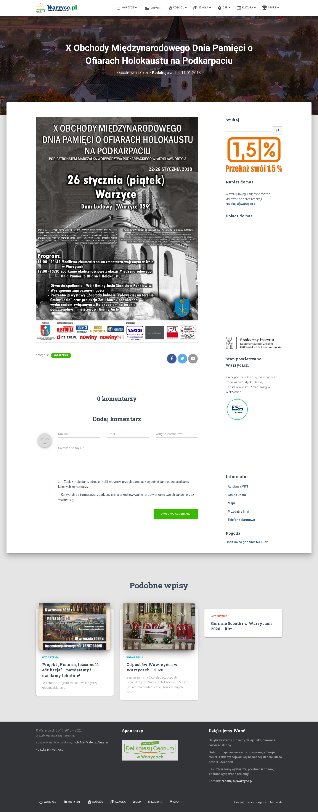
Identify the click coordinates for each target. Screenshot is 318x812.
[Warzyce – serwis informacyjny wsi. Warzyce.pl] (56, 8)
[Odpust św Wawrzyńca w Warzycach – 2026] (159, 626)
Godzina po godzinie (240, 542)
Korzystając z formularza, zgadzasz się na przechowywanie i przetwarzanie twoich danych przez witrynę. (127, 497)
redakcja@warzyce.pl (241, 203)
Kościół (179, 7)
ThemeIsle (275, 802)
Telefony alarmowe (241, 520)
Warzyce (128, 7)
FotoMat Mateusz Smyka (91, 742)
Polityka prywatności (50, 749)
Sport (272, 7)
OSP (225, 7)
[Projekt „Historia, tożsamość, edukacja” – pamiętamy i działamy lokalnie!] (74, 626)
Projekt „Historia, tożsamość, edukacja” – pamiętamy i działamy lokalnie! (71, 670)
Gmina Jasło (237, 495)
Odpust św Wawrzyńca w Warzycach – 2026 (152, 667)
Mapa (232, 503)
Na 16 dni (262, 542)
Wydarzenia (61, 355)
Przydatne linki (238, 511)
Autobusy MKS (238, 486)
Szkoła (203, 7)
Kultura (248, 7)
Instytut (156, 8)
